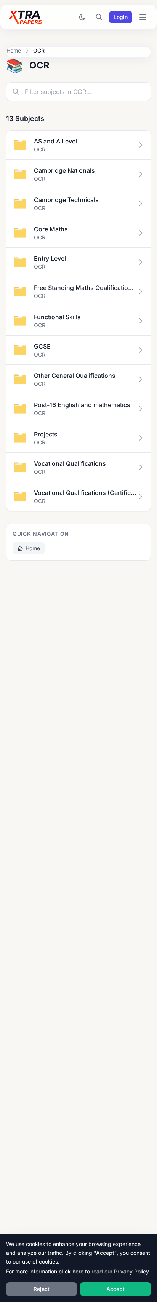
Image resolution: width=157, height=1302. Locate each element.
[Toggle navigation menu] (143, 17)
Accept (115, 1289)
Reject (42, 1289)
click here (71, 1271)
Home (13, 50)
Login (121, 17)
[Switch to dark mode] (82, 17)
